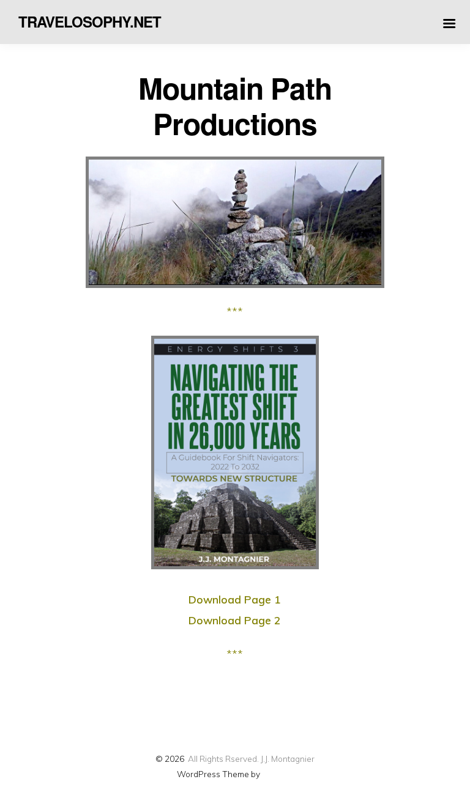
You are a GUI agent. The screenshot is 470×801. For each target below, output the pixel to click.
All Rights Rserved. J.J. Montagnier (251, 758)
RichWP (277, 774)
